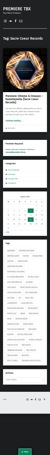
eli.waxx (29, 282)
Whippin (25, 355)
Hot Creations (31, 292)
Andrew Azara (13, 256)
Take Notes (26, 345)
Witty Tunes (12, 360)
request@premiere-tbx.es (15, 152)
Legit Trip (29, 298)
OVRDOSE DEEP (13, 324)
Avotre (26, 256)
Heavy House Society (29, 287)
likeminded (12, 303)
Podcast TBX (13, 179)
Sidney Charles (35, 339)
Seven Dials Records (16, 339)
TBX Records (12, 355)
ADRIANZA (11, 250)
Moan (22, 313)
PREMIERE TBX (17, 8)
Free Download (13, 170)
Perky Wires (28, 324)
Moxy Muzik (34, 313)
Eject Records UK (14, 282)
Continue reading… (13, 120)
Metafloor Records (15, 308)
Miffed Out (12, 313)
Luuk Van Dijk (27, 303)
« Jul (7, 232)
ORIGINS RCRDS (21, 318)
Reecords (32, 329)
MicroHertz (33, 308)
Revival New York (24, 334)
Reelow (10, 334)
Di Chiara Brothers (15, 277)
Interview (11, 174)
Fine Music (11, 287)
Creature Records (15, 266)
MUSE (9, 318)
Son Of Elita (12, 345)
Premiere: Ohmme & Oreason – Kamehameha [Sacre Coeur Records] (24, 99)
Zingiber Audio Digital (31, 360)
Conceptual (23, 261)
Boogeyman (37, 256)
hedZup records (14, 292)
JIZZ (19, 298)
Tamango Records (14, 350)
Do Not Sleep (33, 277)
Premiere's (12, 183)
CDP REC (10, 261)
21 (31, 220)
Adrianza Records (26, 250)
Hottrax (10, 298)
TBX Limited (31, 350)
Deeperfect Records (16, 271)
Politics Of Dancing (15, 329)
